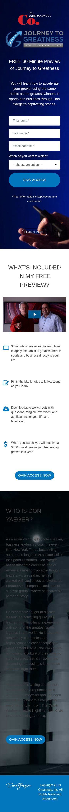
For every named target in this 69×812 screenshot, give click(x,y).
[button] (34, 232)
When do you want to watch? (28, 156)
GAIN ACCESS (34, 180)
